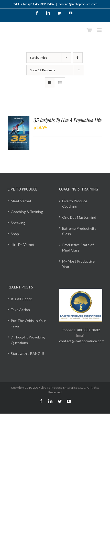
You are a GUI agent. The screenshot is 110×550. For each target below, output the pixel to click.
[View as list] (60, 83)
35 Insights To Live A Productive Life (67, 120)
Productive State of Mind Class (78, 248)
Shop (15, 234)
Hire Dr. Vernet (23, 244)
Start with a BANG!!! (27, 353)
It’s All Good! (21, 299)
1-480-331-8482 (87, 330)
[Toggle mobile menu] (99, 30)
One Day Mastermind (79, 217)
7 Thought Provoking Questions (28, 340)
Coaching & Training (27, 211)
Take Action (20, 309)
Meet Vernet (21, 201)
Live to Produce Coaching (74, 204)
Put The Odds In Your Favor (28, 323)
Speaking (18, 223)
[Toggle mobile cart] (89, 30)
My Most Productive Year (78, 264)
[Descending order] (78, 57)
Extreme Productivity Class (79, 231)
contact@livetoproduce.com (78, 4)
